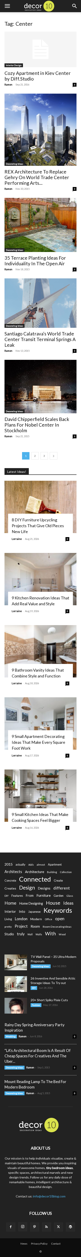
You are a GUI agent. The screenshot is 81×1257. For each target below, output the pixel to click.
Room (35, 926)
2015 (8, 864)
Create (58, 880)
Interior (10, 911)
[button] (7, 6)
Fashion (36, 1005)
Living (8, 919)
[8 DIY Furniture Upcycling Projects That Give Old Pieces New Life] (40, 507)
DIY (6, 895)
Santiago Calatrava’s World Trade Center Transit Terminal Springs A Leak (40, 339)
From (30, 895)
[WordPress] (70, 1227)
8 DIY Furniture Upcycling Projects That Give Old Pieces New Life (38, 525)
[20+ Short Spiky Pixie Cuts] (15, 1006)
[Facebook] (10, 1227)
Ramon (8, 84)
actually (20, 864)
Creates (10, 888)
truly (21, 934)
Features (17, 895)
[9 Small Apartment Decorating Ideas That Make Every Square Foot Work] (40, 723)
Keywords (57, 910)
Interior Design (14, 65)
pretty (8, 926)
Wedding (11, 1036)
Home (10, 903)
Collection (66, 872)
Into (22, 911)
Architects (13, 871)
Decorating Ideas (14, 163)
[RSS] (46, 1227)
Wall (30, 934)
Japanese (34, 911)
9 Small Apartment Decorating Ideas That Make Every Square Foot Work (38, 742)
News (23, 1243)
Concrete (10, 880)
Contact (56, 1243)
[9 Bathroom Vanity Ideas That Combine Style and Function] (40, 651)
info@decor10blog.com (49, 1196)
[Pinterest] (34, 1227)
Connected (35, 879)
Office (48, 919)
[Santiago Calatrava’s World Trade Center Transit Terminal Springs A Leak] (40, 303)
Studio (9, 934)
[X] (58, 1227)
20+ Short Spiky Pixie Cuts (49, 1000)
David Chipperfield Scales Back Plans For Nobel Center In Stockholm (36, 424)
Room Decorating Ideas (57, 926)
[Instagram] (22, 1226)
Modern (36, 919)
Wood (62, 934)
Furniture (43, 895)
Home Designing (31, 903)
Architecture (34, 871)
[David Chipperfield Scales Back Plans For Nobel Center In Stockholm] (40, 386)
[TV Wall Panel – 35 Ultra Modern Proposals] (15, 962)
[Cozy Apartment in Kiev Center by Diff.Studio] (40, 49)
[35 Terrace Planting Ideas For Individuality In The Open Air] (40, 225)
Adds (31, 864)
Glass (69, 895)
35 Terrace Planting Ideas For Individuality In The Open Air (35, 260)
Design (27, 887)
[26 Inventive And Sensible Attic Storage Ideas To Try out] (15, 984)
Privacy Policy (39, 1243)
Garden (58, 895)
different (61, 888)
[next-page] (53, 456)
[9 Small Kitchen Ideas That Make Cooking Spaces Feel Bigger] (40, 795)
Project (21, 926)
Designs (44, 888)
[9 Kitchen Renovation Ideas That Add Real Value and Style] (40, 579)
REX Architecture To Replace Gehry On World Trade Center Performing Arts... (36, 177)
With (50, 933)
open (59, 918)
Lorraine (17, 538)
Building (52, 872)
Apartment (55, 864)
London (21, 918)
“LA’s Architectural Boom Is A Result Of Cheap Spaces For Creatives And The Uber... (37, 1056)
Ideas (68, 903)
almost (41, 864)
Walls (39, 934)
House (53, 902)
